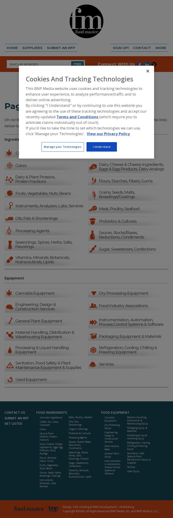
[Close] (148, 71)
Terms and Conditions (77, 116)
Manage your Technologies (63, 147)
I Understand (102, 147)
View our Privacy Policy (108, 133)
